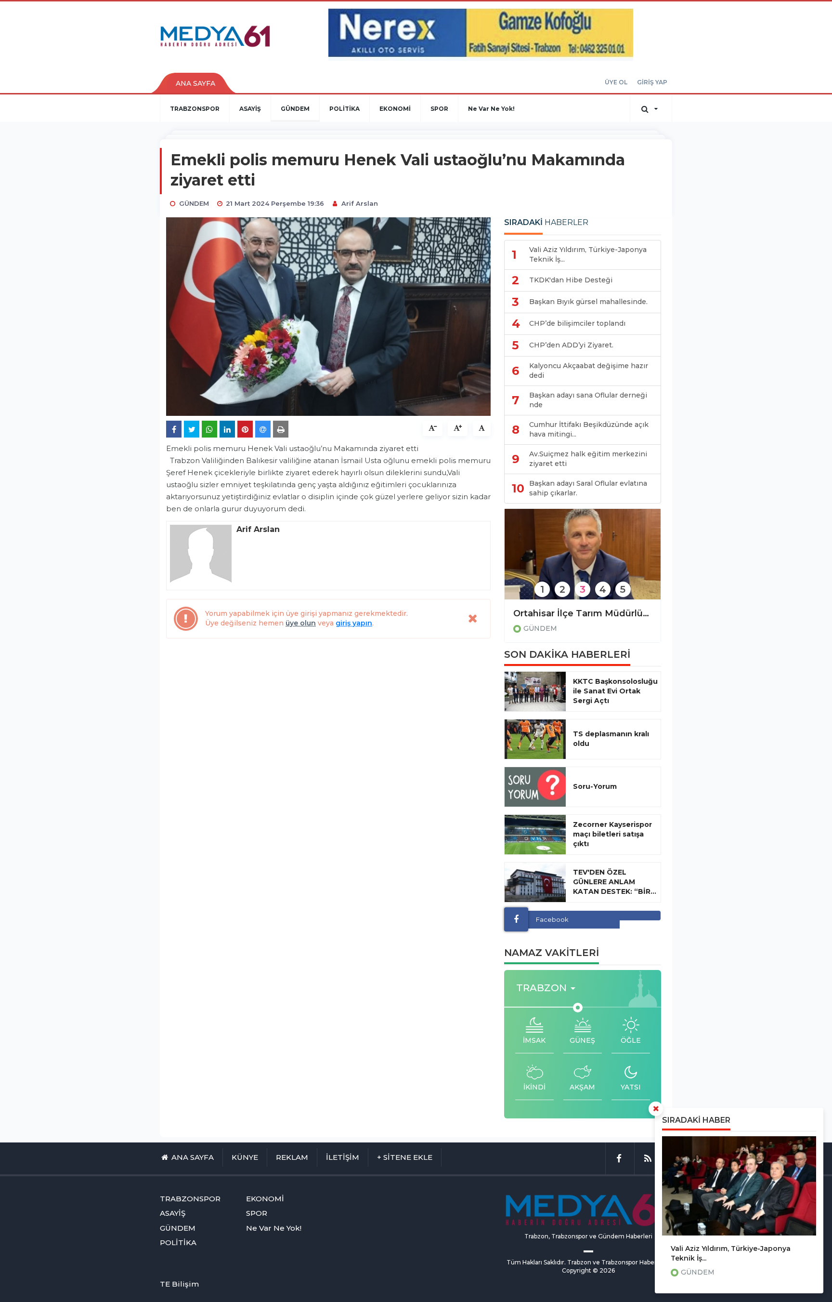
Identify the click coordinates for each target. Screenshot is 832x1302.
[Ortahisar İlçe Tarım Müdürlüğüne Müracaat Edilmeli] (583, 560)
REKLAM (292, 1157)
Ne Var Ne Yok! (491, 108)
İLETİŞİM (342, 1157)
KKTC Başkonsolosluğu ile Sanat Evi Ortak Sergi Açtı (615, 691)
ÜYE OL (616, 82)
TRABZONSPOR (195, 108)
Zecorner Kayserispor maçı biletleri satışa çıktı (612, 834)
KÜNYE (245, 1157)
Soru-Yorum (595, 786)
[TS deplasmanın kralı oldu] (535, 739)
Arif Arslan (359, 203)
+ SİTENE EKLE (404, 1157)
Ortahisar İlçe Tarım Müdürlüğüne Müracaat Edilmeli (582, 613)
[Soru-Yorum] (535, 787)
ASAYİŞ (250, 108)
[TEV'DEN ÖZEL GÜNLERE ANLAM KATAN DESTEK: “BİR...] (535, 882)
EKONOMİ (395, 108)
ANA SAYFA (195, 83)
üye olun (301, 623)
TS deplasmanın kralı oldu (611, 739)
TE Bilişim (179, 1284)
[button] (548, 988)
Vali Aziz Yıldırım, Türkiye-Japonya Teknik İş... (731, 1253)
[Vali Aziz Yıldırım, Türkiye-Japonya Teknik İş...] (739, 1186)
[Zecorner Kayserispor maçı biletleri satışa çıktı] (535, 834)
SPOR (439, 108)
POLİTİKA (344, 108)
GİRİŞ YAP (652, 82)
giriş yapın (354, 623)
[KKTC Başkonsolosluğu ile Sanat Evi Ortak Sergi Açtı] (535, 691)
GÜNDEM (295, 108)
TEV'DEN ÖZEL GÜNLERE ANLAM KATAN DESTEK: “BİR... (614, 882)
